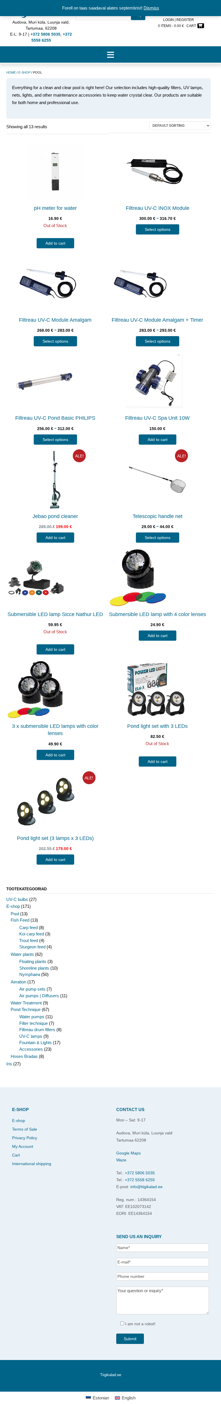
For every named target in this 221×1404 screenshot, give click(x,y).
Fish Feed (20, 920)
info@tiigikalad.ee (146, 1186)
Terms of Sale (24, 1129)
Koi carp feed (31, 933)
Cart (16, 1155)
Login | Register (178, 20)
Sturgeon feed (32, 946)
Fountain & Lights (35, 1042)
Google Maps (128, 1153)
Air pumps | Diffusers (39, 995)
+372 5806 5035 (140, 1173)
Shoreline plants (34, 968)
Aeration (18, 981)
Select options (157, 229)
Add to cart (55, 243)
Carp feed (28, 927)
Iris (9, 1063)
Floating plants (32, 961)
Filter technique (33, 1023)
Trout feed (28, 940)
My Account (22, 1146)
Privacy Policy (24, 1138)
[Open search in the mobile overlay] (110, 23)
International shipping (31, 1163)
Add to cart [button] (157, 439)
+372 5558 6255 (140, 1179)
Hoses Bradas (24, 1056)
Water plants (22, 954)
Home (11, 72)
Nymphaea (29, 974)
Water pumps (31, 1016)
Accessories (31, 1049)
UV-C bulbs (17, 899)
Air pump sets (32, 989)
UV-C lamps (30, 1036)
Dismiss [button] (151, 7)
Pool (15, 913)
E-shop (24, 72)
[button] (110, 54)
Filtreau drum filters (37, 1029)
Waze (121, 1160)
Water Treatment (26, 1002)
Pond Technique (26, 1009)
